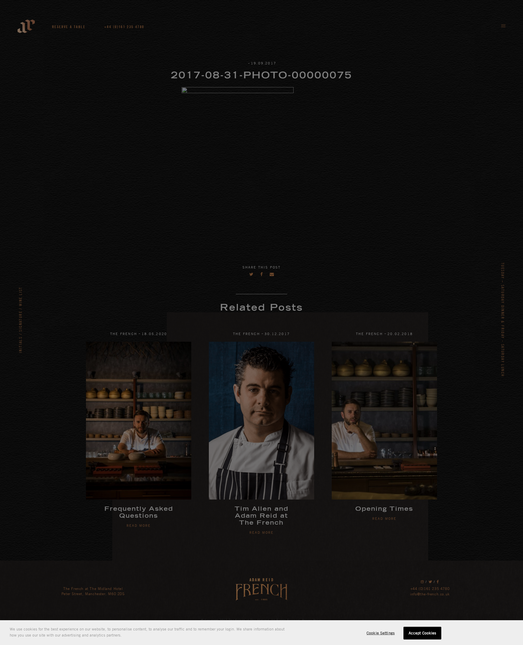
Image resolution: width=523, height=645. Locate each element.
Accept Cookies (422, 632)
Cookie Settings (381, 632)
